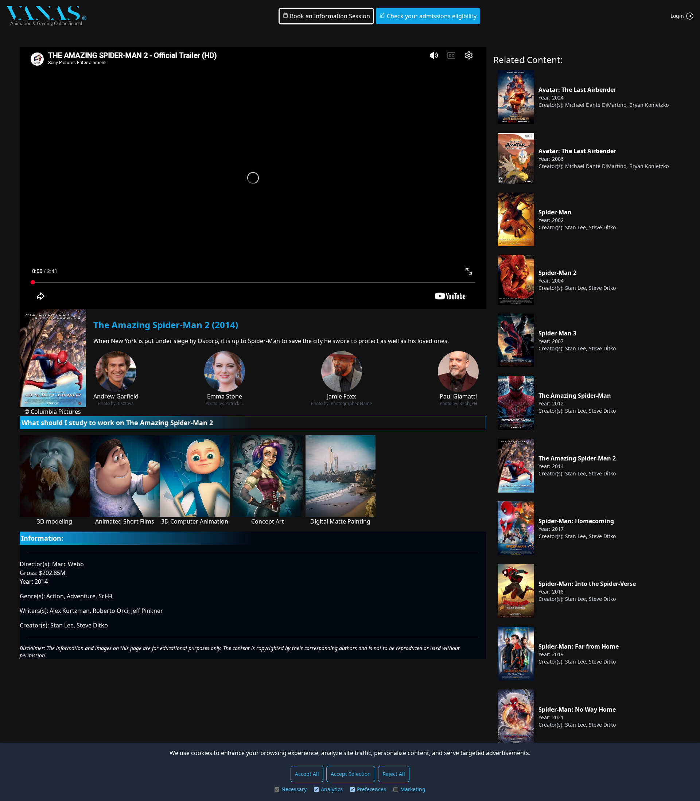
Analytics (332, 789)
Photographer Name (351, 403)
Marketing (412, 789)
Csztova (126, 403)
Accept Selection (351, 773)
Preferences (371, 789)
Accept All (307, 773)
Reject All (393, 773)
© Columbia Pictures (52, 412)
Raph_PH (468, 403)
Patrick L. (234, 403)
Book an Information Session (329, 16)
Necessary (294, 789)
